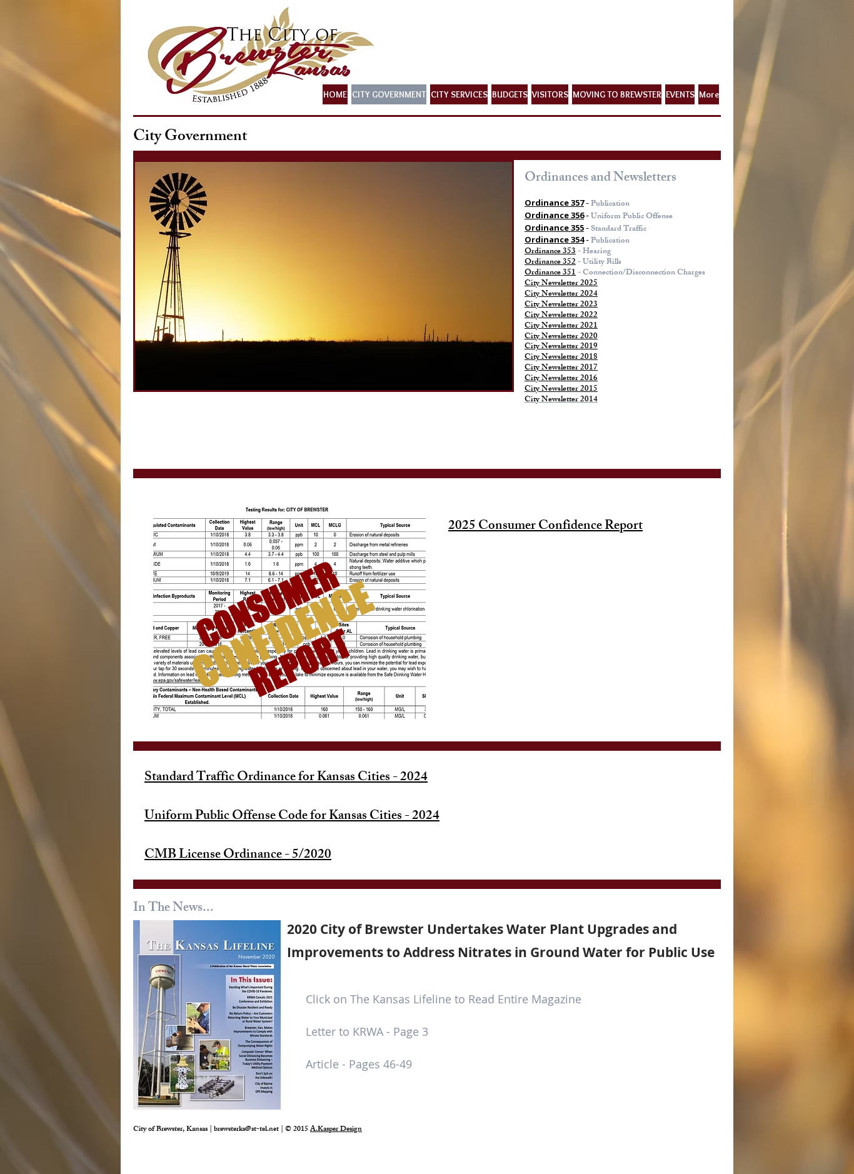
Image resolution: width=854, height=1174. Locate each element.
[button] (323, 276)
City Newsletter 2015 (561, 389)
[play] (486, 379)
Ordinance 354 (554, 239)
